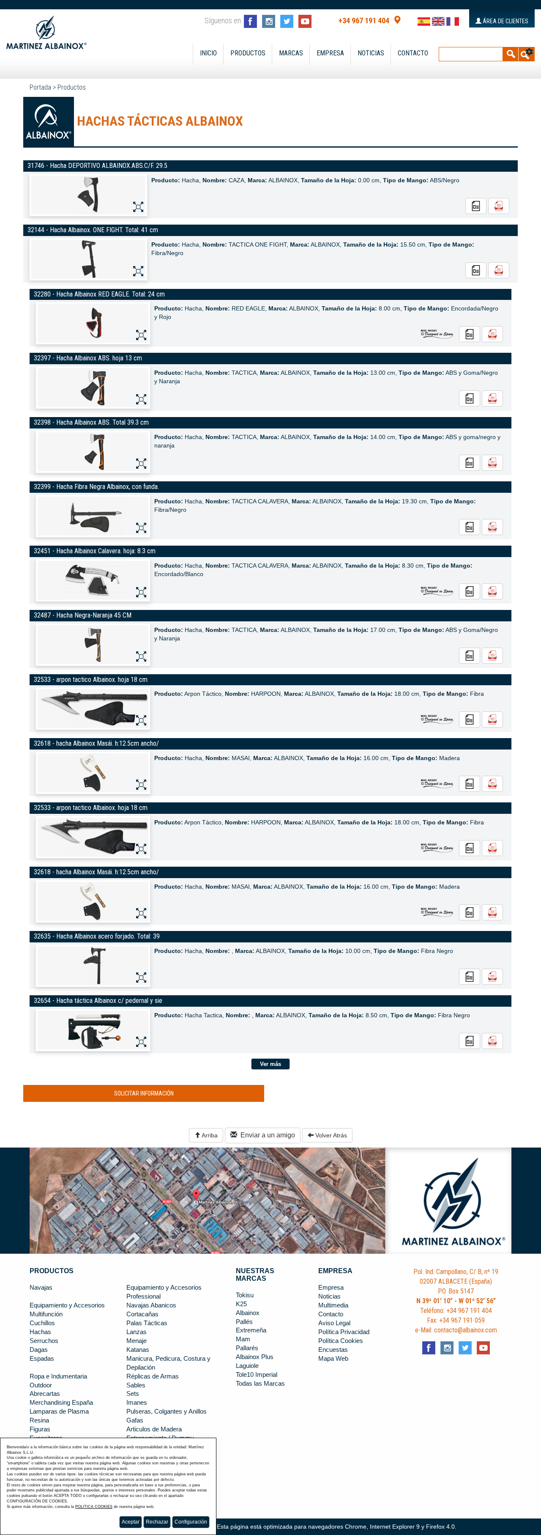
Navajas (41, 1287)
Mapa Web (333, 1358)
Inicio (208, 53)
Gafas (134, 1420)
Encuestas (333, 1349)
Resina (39, 1420)
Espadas (42, 1358)
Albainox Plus (254, 1357)
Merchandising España (61, 1402)
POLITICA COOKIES (93, 1507)
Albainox (248, 1313)
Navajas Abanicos (151, 1305)
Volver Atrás (330, 1135)
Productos (247, 53)
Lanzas (136, 1332)
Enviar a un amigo (266, 1135)
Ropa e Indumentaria (58, 1376)
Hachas (40, 1332)
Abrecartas (45, 1393)
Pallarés (247, 1348)
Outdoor (41, 1385)
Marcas (291, 53)
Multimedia (333, 1305)
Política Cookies (340, 1340)
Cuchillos (42, 1323)
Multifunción (46, 1314)
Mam (243, 1339)
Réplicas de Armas (152, 1376)
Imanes (136, 1402)
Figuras (40, 1429)
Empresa (330, 53)
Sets (132, 1393)
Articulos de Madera (154, 1429)
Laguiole (247, 1365)
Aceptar (130, 1522)
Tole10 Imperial (256, 1374)
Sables (135, 1385)
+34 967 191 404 (364, 20)
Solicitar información (144, 1093)
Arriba (209, 1135)
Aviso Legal (334, 1323)
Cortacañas (142, 1314)
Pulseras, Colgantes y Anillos (166, 1411)
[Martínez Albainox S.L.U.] (46, 28)
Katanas (137, 1349)
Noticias (371, 53)
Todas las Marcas (260, 1383)
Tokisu (245, 1295)
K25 (241, 1304)
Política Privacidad (343, 1332)
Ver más (270, 1064)
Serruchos (44, 1340)
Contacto (413, 53)
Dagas (39, 1349)
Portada (40, 87)
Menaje (136, 1340)
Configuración (191, 1522)
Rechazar (157, 1522)
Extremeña (251, 1330)
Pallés (244, 1321)
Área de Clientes (504, 21)
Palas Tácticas (146, 1323)
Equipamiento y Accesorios (67, 1305)
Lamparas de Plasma (59, 1411)
